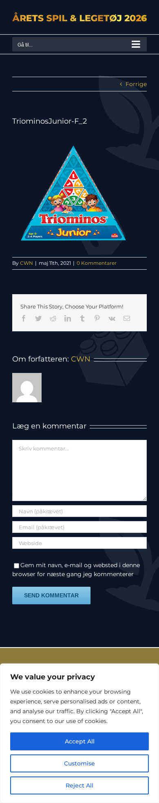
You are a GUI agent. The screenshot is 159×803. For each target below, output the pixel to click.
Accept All (80, 741)
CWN (26, 263)
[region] (79, 733)
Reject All (79, 785)
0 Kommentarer (97, 263)
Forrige (136, 84)
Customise (79, 763)
